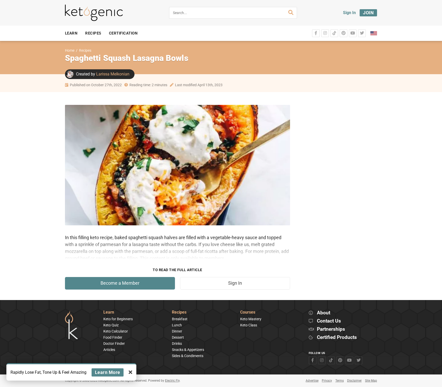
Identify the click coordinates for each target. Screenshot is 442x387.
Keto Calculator (115, 331)
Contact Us (329, 321)
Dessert (178, 337)
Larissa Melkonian (112, 74)
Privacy (327, 380)
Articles (109, 350)
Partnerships (331, 329)
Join (368, 12)
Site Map (371, 380)
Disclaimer (354, 380)
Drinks (177, 343)
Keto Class (248, 325)
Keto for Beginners (118, 319)
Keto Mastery (250, 319)
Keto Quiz (111, 325)
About (323, 313)
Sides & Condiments (187, 356)
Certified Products (337, 337)
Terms (339, 380)
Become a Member (120, 283)
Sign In (349, 12)
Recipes (85, 50)
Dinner (177, 331)
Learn (108, 312)
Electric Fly (172, 380)
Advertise (312, 380)
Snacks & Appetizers (188, 350)
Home (69, 50)
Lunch (177, 325)
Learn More (107, 372)
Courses (247, 312)
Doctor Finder (114, 343)
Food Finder (112, 337)
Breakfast (179, 319)
